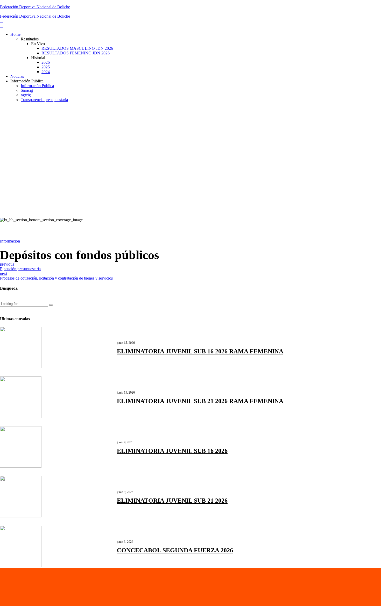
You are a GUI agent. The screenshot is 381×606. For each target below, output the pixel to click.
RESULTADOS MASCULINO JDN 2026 (77, 48)
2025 (45, 67)
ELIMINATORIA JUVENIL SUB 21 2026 (172, 500)
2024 (45, 71)
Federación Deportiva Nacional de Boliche (35, 7)
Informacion (10, 241)
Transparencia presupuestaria (44, 99)
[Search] (1, 298)
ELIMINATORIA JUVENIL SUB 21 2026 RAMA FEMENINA (200, 401)
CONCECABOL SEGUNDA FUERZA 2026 (175, 550)
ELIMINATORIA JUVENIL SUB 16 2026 (172, 450)
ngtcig (26, 95)
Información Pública (37, 85)
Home (15, 34)
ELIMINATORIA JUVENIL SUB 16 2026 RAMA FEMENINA (200, 351)
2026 (45, 62)
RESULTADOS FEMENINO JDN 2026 (75, 53)
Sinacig (27, 90)
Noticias (17, 76)
